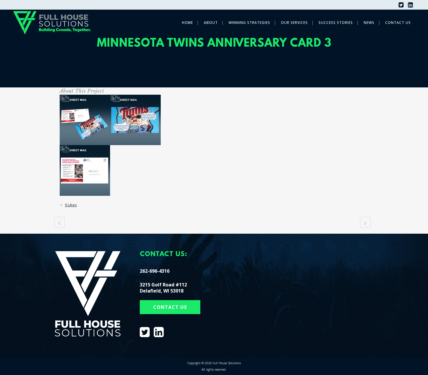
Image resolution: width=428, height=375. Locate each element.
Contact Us (170, 307)
